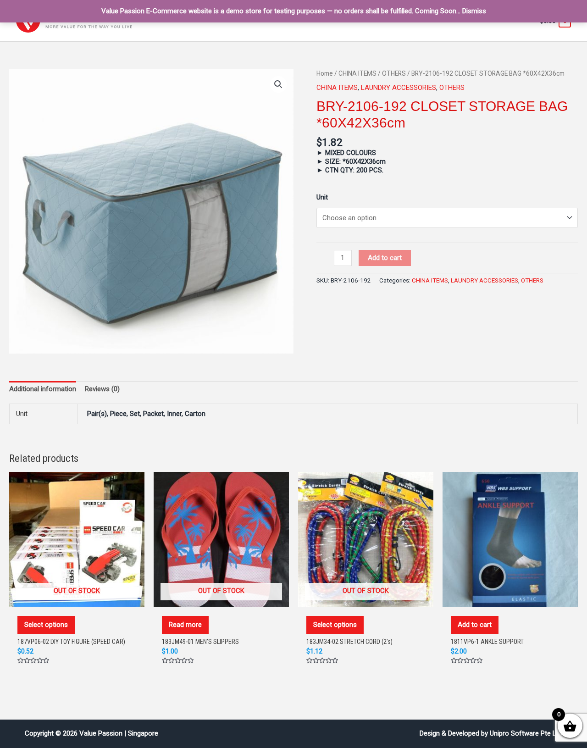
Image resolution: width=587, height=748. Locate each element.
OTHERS (394, 73)
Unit (322, 197)
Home (324, 73)
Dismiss (474, 11)
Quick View (77, 597)
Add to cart (385, 258)
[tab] (42, 389)
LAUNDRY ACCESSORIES (398, 87)
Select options (46, 625)
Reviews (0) (102, 389)
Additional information (42, 389)
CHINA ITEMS (357, 73)
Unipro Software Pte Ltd (526, 733)
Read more (185, 625)
